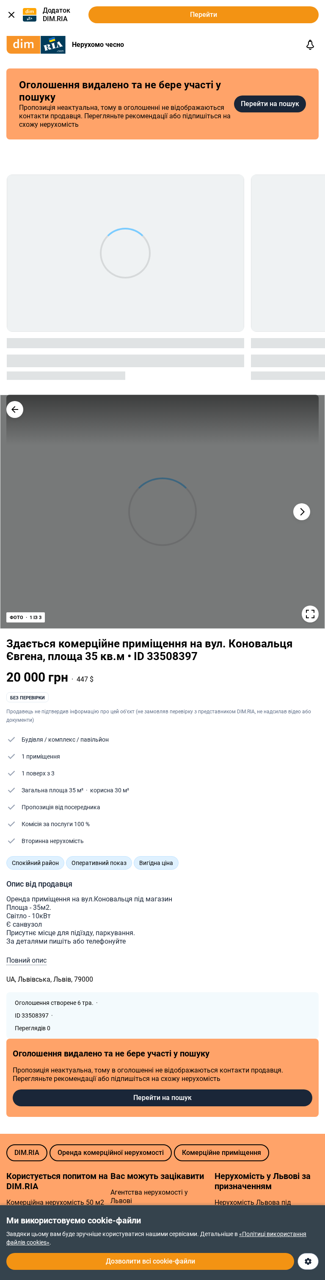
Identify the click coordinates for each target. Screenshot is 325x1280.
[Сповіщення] (310, 44)
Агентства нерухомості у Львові (149, 1196)
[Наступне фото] (301, 511)
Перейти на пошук (270, 104)
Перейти (203, 15)
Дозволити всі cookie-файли (150, 1261)
